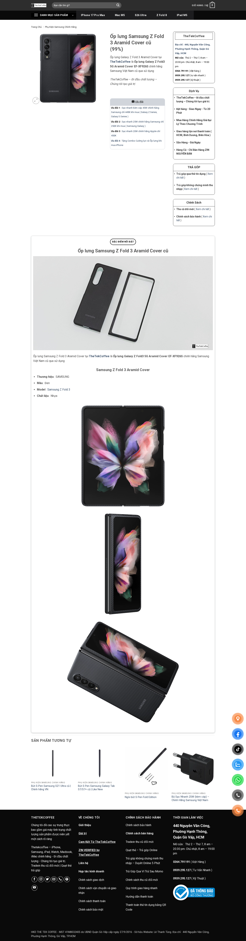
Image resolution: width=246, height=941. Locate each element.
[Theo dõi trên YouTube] (34, 888)
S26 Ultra (141, 15)
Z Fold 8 (161, 15)
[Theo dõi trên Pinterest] (67, 879)
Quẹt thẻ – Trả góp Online (141, 850)
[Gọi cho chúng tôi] (60, 879)
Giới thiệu (85, 825)
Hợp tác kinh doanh (91, 871)
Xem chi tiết (190, 189)
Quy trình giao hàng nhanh (141, 888)
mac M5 (120, 15)
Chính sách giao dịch (91, 880)
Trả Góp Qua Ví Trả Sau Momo (144, 871)
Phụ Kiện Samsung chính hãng (61, 27)
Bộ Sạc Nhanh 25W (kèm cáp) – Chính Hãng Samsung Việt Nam (190, 798)
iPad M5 (182, 15)
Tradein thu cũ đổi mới (139, 842)
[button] (203, 5)
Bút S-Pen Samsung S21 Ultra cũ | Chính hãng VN (51, 787)
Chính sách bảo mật (91, 909)
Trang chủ (36, 27)
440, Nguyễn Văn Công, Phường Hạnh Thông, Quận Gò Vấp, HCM (192, 49)
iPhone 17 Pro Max (93, 15)
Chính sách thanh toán (92, 901)
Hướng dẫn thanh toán (139, 896)
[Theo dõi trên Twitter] (47, 879)
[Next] (214, 778)
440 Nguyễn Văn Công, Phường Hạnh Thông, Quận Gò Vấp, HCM (191, 831)
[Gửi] (118, 5)
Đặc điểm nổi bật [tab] (123, 241)
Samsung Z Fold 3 (58, 389)
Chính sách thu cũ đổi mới (142, 880)
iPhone (119, 145)
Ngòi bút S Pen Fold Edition (140, 797)
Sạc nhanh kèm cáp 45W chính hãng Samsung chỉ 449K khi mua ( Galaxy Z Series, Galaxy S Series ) (135, 112)
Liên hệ (83, 863)
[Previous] (31, 778)
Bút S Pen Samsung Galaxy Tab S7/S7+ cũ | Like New (96, 787)
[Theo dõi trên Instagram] (41, 879)
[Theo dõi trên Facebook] (34, 879)
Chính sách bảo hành (139, 825)
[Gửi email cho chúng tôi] (54, 879)
